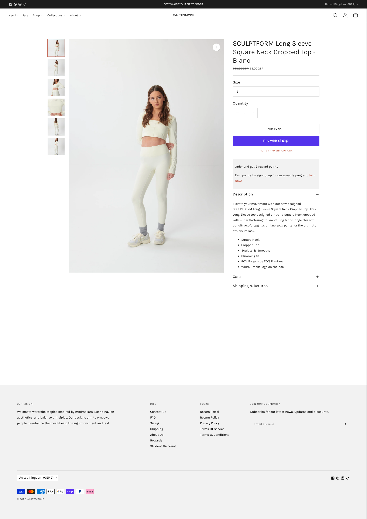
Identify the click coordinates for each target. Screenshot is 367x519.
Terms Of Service (212, 429)
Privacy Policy (209, 423)
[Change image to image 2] (56, 67)
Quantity (240, 103)
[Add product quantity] (237, 113)
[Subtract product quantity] (252, 113)
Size (236, 82)
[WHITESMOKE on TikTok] (24, 4)
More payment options (276, 150)
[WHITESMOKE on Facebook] (10, 4)
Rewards (156, 440)
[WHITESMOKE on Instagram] (19, 4)
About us (76, 15)
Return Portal (209, 412)
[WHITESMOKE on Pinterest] (15, 4)
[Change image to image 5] (56, 127)
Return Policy (209, 417)
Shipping (156, 429)
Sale (25, 15)
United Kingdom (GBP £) (340, 4)
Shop (36, 15)
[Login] (345, 15)
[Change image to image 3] (56, 87)
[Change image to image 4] (56, 107)
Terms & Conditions (214, 435)
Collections (54, 15)
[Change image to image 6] (56, 146)
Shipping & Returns (250, 285)
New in (12, 15)
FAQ (153, 417)
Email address (263, 419)
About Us (157, 435)
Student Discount (163, 446)
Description (243, 194)
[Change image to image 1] (56, 48)
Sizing (154, 423)
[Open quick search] (335, 15)
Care (237, 276)
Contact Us (158, 412)
